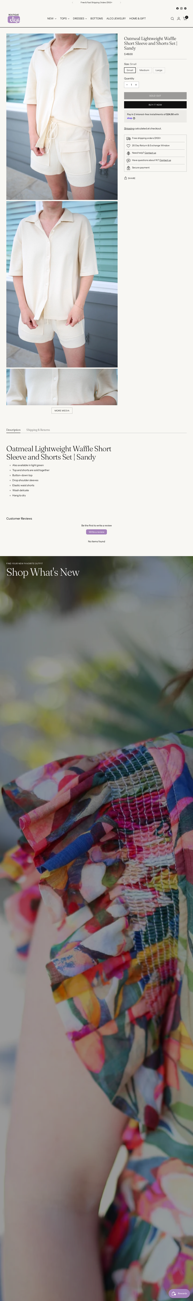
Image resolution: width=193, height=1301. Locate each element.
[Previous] (72, 2)
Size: (130, 64)
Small (130, 70)
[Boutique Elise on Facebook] (177, 8)
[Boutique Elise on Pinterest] (185, 8)
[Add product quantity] (136, 85)
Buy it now (155, 104)
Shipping (129, 128)
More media (62, 410)
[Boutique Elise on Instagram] (181, 8)
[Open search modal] (172, 19)
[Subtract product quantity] (127, 85)
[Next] (120, 2)
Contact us (150, 153)
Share (132, 178)
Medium (144, 70)
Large (159, 70)
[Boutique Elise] (13, 18)
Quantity (129, 78)
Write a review (96, 531)
